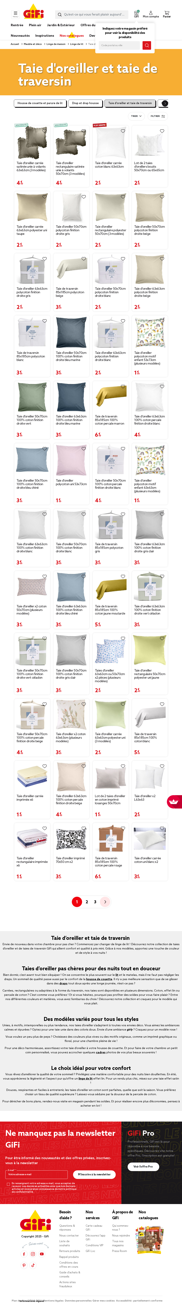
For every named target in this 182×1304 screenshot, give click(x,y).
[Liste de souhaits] (44, 131)
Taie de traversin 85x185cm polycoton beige (70, 292)
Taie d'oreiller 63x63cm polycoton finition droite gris (32, 292)
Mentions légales (53, 1300)
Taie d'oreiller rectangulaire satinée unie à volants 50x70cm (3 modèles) (70, 168)
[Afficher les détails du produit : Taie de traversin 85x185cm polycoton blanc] (32, 333)
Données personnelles (78, 1300)
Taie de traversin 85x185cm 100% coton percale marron (109, 420)
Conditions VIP (94, 1245)
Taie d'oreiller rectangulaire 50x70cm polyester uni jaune (149, 674)
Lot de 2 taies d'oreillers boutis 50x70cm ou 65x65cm (149, 166)
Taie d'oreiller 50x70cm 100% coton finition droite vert (32, 420)
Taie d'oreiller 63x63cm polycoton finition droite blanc (110, 356)
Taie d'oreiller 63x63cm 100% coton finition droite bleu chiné (71, 610)
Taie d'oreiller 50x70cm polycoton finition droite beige (149, 230)
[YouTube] (41, 1254)
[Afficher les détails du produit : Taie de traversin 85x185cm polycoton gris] (111, 525)
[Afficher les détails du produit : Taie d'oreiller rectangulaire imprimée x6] (32, 839)
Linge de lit (76, 44)
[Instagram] (32, 1254)
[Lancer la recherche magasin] (147, 45)
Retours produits (69, 1251)
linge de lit (86, 1078)
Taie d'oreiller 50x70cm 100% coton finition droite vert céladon (32, 674)
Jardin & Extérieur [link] (61, 25)
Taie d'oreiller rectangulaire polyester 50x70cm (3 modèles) (110, 230)
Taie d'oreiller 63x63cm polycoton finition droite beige (149, 292)
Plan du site (19, 1300)
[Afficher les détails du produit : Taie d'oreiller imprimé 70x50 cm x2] (71, 839)
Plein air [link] (35, 25)
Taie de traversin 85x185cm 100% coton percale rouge (108, 862)
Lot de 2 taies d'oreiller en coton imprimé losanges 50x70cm (110, 799)
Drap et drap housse (85, 103)
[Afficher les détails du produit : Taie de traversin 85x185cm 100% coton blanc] (150, 715)
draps (63, 983)
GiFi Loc (90, 1251)
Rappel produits (69, 1257)
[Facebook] (24, 1254)
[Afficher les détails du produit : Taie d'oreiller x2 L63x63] (150, 777)
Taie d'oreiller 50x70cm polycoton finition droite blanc (110, 292)
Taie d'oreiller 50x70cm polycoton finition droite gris (71, 230)
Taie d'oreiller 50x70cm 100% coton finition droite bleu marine (71, 356)
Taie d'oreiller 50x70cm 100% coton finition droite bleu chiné (32, 484)
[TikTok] (32, 1265)
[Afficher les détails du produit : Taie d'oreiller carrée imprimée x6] (32, 777)
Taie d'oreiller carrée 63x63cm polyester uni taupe (32, 230)
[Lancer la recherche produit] (59, 14)
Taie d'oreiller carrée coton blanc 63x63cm (109, 165)
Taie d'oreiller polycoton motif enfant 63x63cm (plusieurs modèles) (147, 486)
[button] (136, 15)
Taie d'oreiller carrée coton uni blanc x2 (147, 860)
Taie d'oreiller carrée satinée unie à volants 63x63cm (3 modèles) (31, 166)
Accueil (15, 44)
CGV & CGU (34, 1300)
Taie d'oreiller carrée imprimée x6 (30, 798)
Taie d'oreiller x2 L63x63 (144, 798)
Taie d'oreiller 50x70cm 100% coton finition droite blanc (71, 548)
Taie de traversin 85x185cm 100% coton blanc (145, 737)
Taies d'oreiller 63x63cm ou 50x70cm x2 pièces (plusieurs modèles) (110, 676)
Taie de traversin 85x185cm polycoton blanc (31, 356)
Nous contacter (69, 1235)
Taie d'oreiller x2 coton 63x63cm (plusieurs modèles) (71, 737)
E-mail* (11, 1170)
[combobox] (91, 14)
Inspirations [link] (44, 36)
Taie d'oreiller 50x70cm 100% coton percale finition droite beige (32, 737)
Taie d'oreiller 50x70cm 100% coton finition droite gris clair (71, 674)
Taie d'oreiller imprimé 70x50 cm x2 (70, 860)
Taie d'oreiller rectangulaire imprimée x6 (32, 862)
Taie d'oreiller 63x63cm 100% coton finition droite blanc (32, 548)
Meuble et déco (32, 44)
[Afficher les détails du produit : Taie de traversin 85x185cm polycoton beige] (71, 269)
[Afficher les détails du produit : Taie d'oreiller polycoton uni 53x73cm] (71, 460)
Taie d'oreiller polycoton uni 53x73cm (71, 482)
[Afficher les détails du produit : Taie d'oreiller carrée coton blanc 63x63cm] (111, 143)
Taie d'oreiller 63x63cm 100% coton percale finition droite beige (71, 799)
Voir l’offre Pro (143, 1166)
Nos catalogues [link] (72, 36)
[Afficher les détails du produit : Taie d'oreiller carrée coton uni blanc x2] (150, 839)
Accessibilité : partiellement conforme (139, 1300)
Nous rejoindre (121, 1235)
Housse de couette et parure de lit (40, 103)
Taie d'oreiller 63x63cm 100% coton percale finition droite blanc (149, 420)
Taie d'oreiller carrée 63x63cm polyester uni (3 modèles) (110, 737)
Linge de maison (55, 44)
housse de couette (99, 979)
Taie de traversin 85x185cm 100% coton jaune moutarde (110, 610)
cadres (101, 1052)
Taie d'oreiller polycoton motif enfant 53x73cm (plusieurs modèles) (147, 358)
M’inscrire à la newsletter (94, 1174)
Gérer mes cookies (103, 1300)
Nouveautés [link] (20, 36)
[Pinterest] (24, 1265)
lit (117, 975)
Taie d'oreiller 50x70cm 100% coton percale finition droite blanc (110, 484)
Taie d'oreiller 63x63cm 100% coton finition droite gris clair (149, 548)
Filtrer (155, 116)
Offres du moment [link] (95, 25)
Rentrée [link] (17, 25)
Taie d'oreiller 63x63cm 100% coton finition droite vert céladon (149, 610)
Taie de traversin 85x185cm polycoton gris (109, 548)
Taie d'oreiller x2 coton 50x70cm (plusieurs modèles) (31, 610)
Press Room (119, 1251)
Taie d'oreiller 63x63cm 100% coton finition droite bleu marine (71, 420)
